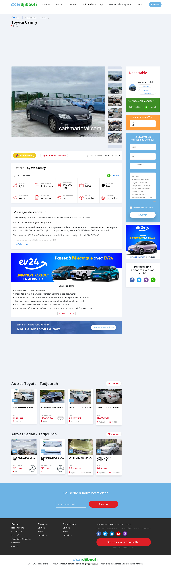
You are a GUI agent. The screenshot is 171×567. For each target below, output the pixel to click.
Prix (133, 122)
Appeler (116, 175)
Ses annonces (145, 86)
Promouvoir (26, 155)
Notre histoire (17, 527)
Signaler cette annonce (54, 155)
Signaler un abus (66, 313)
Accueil (28, 18)
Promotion (16, 542)
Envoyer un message (147, 92)
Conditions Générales (21, 539)
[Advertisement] (48, 47)
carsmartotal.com (101, 227)
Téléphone (140, 164)
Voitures (45, 4)
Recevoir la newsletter (143, 207)
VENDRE (155, 4)
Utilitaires (73, 4)
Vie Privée (15, 535)
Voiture (34, 18)
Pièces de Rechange (93, 4)
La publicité (16, 531)
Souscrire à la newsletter (123, 542)
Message (135, 176)
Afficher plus (113, 383)
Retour (18, 18)
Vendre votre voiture (103, 327)
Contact (14, 546)
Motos (59, 4)
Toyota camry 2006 (42, 222)
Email (134, 156)
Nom (134, 147)
